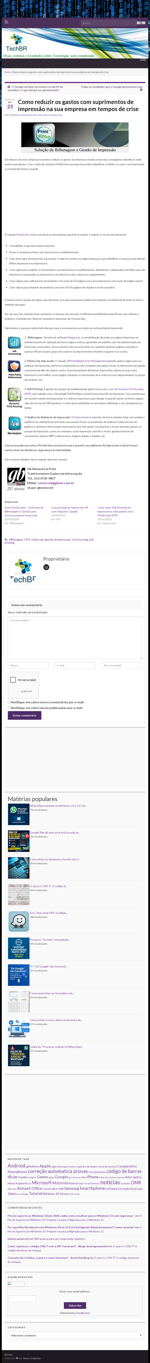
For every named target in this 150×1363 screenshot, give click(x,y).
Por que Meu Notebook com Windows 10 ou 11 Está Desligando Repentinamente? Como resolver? (71, 1227)
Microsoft (42, 1182)
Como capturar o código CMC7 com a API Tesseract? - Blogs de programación (58, 1246)
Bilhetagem (16, 539)
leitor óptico (133, 1177)
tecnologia (22, 1194)
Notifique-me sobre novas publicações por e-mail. (47, 708)
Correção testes (97, 1172)
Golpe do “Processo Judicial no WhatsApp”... (56, 1046)
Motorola (60, 1183)
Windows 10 (51, 1193)
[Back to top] (141, 1354)
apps (54, 1166)
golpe (51, 1177)
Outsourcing (55, 114)
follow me (37, 539)
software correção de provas (124, 1188)
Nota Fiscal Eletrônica (89, 1183)
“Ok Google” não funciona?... (50, 966)
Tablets (12, 1193)
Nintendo (73, 1183)
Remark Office (29, 1188)
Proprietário (15, 114)
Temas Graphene (32, 1358)
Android (16, 1165)
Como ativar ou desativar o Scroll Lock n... (55, 859)
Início (7, 72)
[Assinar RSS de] (6, 21)
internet (76, 1177)
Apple (45, 1165)
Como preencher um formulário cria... (52, 993)
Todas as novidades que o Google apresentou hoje (111, 86)
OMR (136, 1182)
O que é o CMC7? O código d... (48, 886)
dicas (12, 1176)
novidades (125, 1183)
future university (18, 1238)
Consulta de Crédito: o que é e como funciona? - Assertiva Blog (48, 1257)
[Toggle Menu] (143, 58)
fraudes (23, 1177)
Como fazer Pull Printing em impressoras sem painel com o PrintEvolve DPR (115, 511)
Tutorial (35, 1193)
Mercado (42, 114)
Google (61, 1176)
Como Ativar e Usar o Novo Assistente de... (56, 1020)
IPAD (84, 1177)
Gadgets (32, 1177)
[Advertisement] (75, 9)
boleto (73, 1166)
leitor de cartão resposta (111, 1177)
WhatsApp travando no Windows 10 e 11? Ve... (58, 805)
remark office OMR (53, 1188)
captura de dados (87, 1166)
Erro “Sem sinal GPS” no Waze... (49, 912)
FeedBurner (83, 1313)
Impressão (31, 114)
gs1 (70, 1177)
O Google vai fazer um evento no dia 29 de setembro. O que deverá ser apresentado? (35, 88)
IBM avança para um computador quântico (59, 1238)
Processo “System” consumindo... (50, 939)
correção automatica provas (58, 1171)
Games (42, 1177)
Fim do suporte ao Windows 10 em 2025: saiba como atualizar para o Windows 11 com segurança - (71, 1215)
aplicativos (32, 1166)
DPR (27, 539)
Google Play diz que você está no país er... (55, 832)
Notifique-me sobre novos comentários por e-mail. (47, 702)
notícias (110, 1182)
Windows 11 (66, 1193)
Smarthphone (92, 1188)
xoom (76, 1194)
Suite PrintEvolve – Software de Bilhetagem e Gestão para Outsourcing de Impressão (24, 511)
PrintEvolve (22, 234)
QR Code (12, 1188)
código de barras (124, 1171)
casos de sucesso (107, 1166)
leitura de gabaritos (18, 1183)
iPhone (92, 1177)
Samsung (71, 1188)
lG (30, 1183)
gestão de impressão (58, 539)
